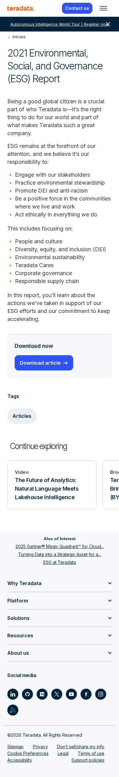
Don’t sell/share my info (80, 746)
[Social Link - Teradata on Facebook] (86, 694)
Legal (63, 753)
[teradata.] (20, 8)
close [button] (108, 24)
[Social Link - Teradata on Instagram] (100, 694)
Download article (40, 363)
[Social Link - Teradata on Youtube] (71, 694)
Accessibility (19, 760)
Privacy (40, 746)
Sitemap (15, 746)
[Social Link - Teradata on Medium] (42, 694)
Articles (22, 416)
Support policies (87, 760)
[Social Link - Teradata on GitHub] (27, 694)
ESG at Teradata (59, 562)
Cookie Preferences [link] (28, 753)
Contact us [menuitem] (77, 8)
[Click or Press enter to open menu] (103, 8)
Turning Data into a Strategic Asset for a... (59, 554)
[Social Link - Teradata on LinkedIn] (12, 694)
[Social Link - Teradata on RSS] (12, 710)
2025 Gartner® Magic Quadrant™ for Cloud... (60, 546)
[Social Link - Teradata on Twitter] (56, 694)
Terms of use (91, 753)
